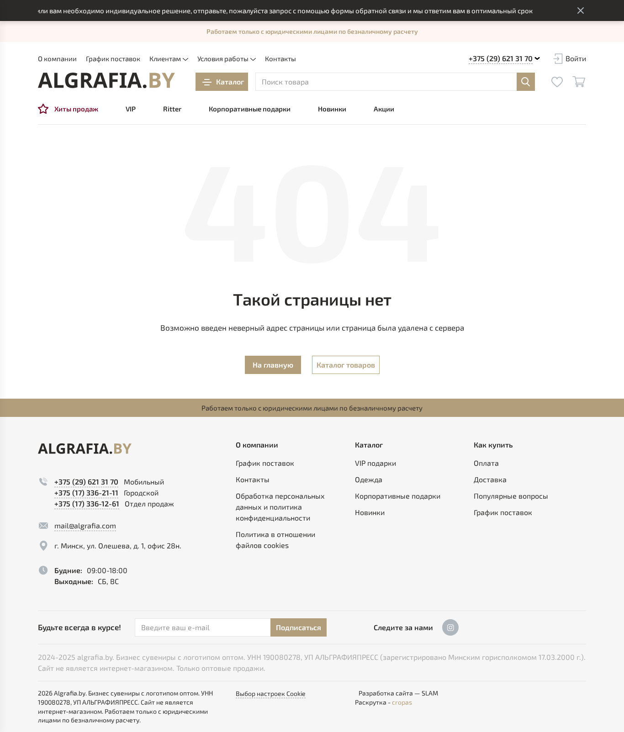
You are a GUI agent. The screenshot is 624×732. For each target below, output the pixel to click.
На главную (273, 364)
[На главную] (106, 80)
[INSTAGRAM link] (450, 627)
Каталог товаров (346, 364)
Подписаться (298, 627)
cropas (402, 702)
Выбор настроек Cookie (271, 693)
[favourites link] (557, 81)
